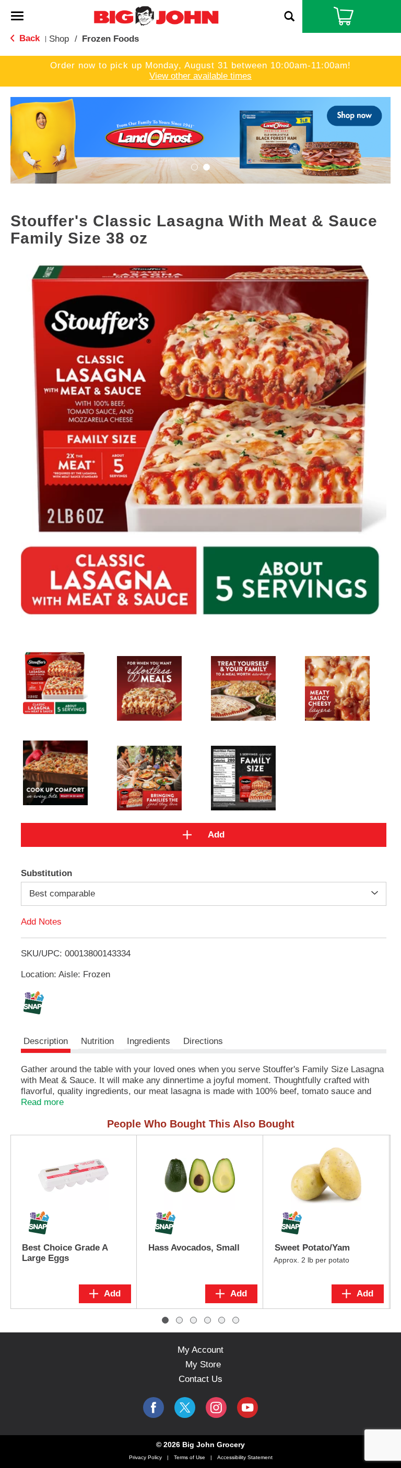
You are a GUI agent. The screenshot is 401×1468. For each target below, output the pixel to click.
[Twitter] (184, 1407)
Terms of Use (189, 1457)
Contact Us (200, 1379)
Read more (42, 1102)
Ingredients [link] (148, 1041)
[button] (200, 139)
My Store (203, 1364)
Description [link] (45, 1041)
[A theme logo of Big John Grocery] (156, 15)
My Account (200, 1350)
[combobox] (203, 893)
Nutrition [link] (97, 1041)
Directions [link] (203, 1041)
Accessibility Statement (245, 1457)
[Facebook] (153, 1407)
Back (28, 38)
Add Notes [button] (41, 922)
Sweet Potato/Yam (312, 1248)
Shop (59, 39)
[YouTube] (216, 1407)
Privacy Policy (145, 1457)
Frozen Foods (110, 39)
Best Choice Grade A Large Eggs (65, 1253)
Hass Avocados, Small (194, 1248)
